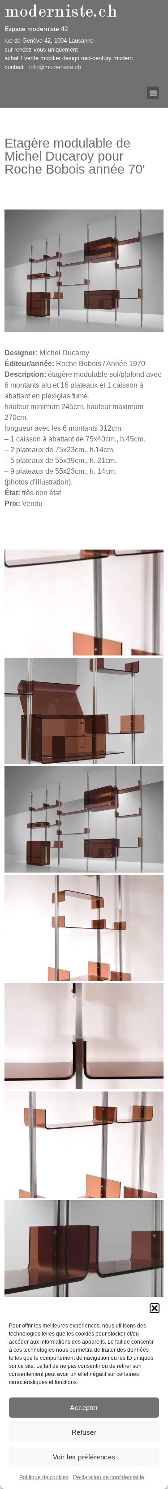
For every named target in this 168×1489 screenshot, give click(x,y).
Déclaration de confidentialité (108, 1477)
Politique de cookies (44, 1477)
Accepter (84, 1407)
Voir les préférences (84, 1457)
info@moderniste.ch (55, 67)
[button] (154, 1308)
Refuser (84, 1432)
